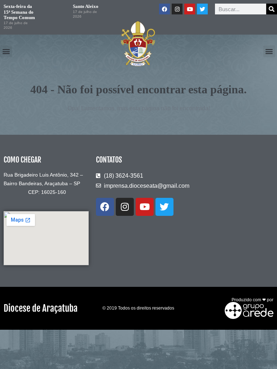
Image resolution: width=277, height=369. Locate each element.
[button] (6, 51)
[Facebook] (164, 9)
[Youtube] (189, 9)
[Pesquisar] (271, 9)
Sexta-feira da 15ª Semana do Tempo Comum (19, 12)
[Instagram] (177, 9)
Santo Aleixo (85, 6)
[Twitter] (202, 9)
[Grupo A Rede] (247, 309)
